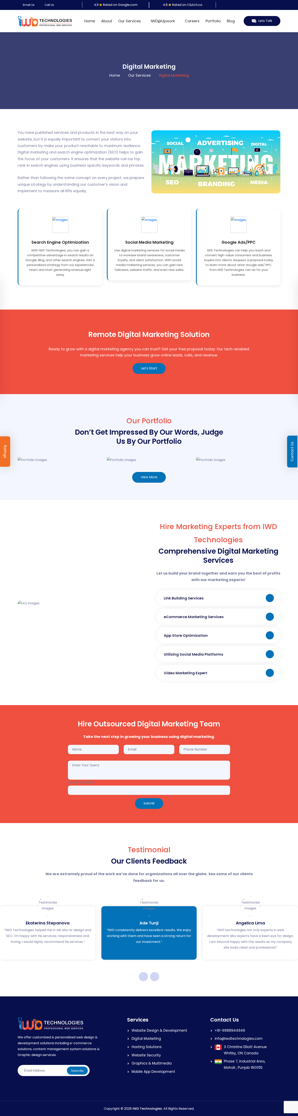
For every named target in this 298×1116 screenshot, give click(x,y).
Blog (231, 21)
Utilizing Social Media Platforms (193, 654)
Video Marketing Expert (185, 672)
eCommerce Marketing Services (194, 616)
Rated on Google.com (120, 4)
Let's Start (149, 368)
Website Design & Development (159, 1030)
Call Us (49, 5)
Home (89, 21)
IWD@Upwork (163, 21)
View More (149, 477)
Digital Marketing (146, 1038)
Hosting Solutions (147, 1046)
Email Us (28, 5)
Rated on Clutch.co (187, 4)
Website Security (146, 1055)
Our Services (130, 21)
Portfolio (213, 21)
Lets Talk (265, 20)
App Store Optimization (186, 635)
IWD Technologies (147, 1108)
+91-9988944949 (230, 1030)
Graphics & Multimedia (152, 1063)
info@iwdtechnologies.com (239, 1038)
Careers (192, 21)
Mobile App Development (153, 1071)
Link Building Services (184, 598)
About (106, 21)
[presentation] (143, 976)
